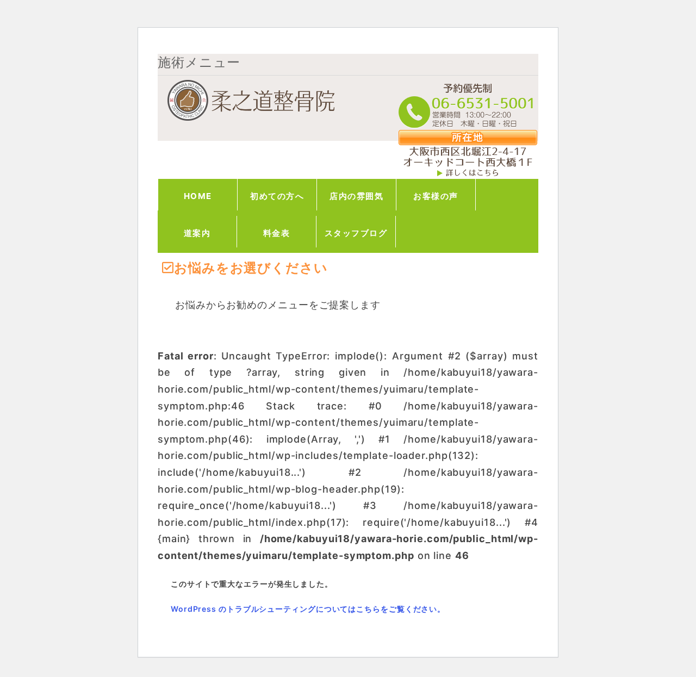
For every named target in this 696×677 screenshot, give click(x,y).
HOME (198, 196)
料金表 (276, 233)
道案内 (197, 233)
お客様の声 (435, 196)
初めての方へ (277, 196)
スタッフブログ (356, 233)
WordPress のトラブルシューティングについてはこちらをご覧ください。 (308, 608)
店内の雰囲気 (356, 196)
